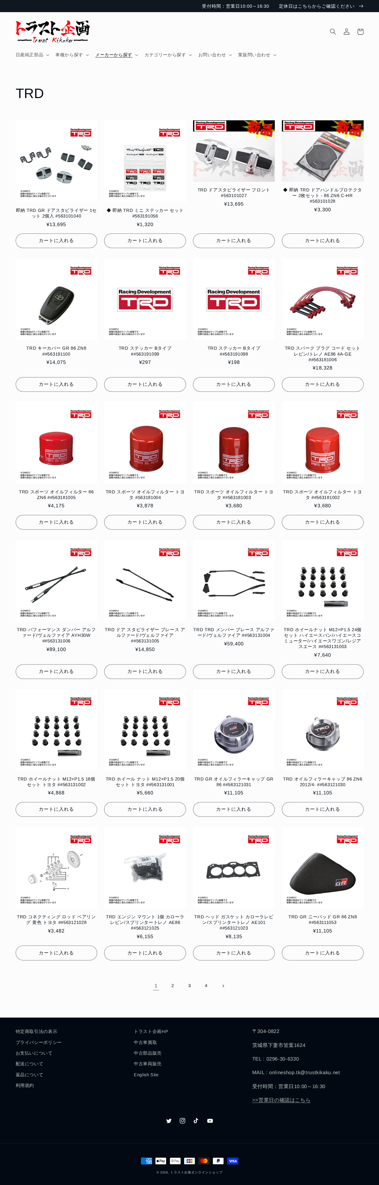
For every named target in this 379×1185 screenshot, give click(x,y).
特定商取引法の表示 (36, 1031)
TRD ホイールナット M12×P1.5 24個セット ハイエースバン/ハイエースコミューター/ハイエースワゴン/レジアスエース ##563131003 (323, 638)
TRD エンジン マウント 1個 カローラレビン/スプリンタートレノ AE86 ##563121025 (145, 922)
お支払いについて (34, 1053)
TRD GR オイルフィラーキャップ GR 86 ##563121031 (234, 781)
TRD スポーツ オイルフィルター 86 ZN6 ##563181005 (56, 494)
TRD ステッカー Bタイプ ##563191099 (145, 351)
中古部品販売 (148, 1053)
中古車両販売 (148, 1063)
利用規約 (25, 1085)
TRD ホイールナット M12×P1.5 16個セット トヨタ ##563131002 (56, 781)
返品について (30, 1074)
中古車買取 (145, 1042)
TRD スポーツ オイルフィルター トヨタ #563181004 (145, 494)
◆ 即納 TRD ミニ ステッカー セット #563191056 (145, 213)
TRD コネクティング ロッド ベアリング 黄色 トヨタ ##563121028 (56, 919)
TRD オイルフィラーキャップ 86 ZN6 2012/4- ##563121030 (322, 781)
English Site (146, 1074)
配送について (30, 1063)
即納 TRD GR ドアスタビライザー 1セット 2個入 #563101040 (56, 213)
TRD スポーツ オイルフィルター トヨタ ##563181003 (233, 494)
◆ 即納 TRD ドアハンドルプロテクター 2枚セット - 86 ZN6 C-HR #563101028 (322, 195)
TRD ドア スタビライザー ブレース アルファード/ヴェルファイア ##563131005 (145, 635)
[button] (32, 54)
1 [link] (156, 986)
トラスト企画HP (151, 1031)
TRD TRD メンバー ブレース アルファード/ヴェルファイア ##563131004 (233, 632)
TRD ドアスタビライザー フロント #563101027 (233, 192)
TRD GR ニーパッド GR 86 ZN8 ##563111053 (322, 919)
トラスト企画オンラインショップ (196, 1172)
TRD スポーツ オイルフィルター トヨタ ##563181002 (322, 494)
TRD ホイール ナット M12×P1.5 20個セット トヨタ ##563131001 (145, 781)
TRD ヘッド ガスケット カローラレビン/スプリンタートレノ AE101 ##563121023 (233, 922)
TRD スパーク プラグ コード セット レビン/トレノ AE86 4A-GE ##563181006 (323, 354)
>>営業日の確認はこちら (281, 1100)
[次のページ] (223, 986)
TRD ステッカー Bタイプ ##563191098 (234, 351)
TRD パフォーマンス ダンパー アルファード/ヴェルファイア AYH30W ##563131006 (56, 635)
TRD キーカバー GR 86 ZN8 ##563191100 (56, 351)
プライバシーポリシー (39, 1042)
